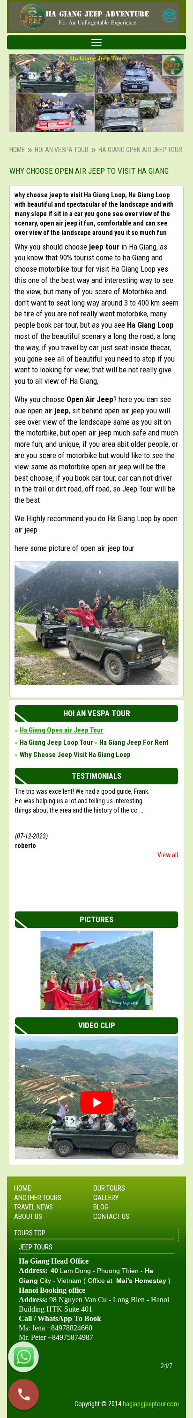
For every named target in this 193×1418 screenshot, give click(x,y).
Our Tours (109, 1188)
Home (17, 149)
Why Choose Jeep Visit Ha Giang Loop (75, 754)
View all (167, 855)
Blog (101, 1207)
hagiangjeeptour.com (151, 1404)
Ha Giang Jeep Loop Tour (56, 742)
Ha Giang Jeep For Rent (134, 742)
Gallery (106, 1197)
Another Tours (37, 1197)
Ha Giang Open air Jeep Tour (62, 730)
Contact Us (111, 1216)
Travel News (33, 1207)
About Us (28, 1216)
